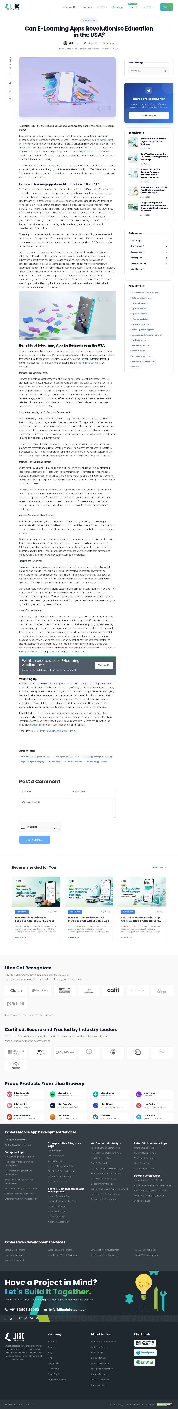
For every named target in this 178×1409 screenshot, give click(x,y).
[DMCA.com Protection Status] (164, 1404)
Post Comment (34, 839)
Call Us (166, 7)
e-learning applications (87, 362)
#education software (73, 762)
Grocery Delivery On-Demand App (107, 1168)
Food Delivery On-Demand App (105, 1148)
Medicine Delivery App (144, 1158)
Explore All (158, 867)
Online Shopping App (144, 1148)
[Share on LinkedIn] (10, 75)
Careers (133, 7)
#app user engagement (139, 324)
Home (61, 49)
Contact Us (149, 7)
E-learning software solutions (88, 151)
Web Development (100, 1347)
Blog (69, 49)
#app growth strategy (138, 303)
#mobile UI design (137, 351)
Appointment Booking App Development (153, 1185)
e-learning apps (58, 165)
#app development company (32, 762)
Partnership (53, 1368)
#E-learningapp (55, 762)
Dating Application (56, 1216)
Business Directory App (145, 1168)
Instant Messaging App (59, 1196)
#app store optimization (139, 314)
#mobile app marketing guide (142, 330)
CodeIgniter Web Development (62, 1255)
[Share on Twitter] (10, 83)
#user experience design (140, 356)
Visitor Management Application (20, 1156)
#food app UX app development (143, 361)
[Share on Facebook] (10, 91)
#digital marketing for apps (141, 298)
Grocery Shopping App (145, 1153)
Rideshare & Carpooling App (61, 1171)
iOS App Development (15, 1140)
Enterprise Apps (14, 1152)
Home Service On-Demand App (106, 1153)
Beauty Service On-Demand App (106, 1173)
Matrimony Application (58, 1222)
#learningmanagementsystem (67, 757)
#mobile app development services (35, 757)
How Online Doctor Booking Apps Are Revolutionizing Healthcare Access (141, 919)
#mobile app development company (97, 757)
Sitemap (150, 1404)
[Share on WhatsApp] (10, 99)
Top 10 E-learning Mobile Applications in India (53, 731)
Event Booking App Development (149, 1195)
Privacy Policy (116, 1404)
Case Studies (54, 1374)
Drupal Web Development (146, 1255)
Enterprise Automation (102, 1368)
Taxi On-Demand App (101, 1158)
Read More (19, 937)
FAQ (50, 1358)
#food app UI (135, 367)
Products (87, 7)
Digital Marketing (99, 1358)
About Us (52, 1341)
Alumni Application (56, 1206)
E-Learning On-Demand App (104, 1199)
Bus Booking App (56, 1156)
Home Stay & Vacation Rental (148, 1180)
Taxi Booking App (56, 1150)
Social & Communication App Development (66, 1190)
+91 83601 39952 (24, 1310)
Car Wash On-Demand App (103, 1178)
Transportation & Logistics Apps (64, 1145)
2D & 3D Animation (100, 1379)
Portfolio (102, 7)
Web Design (97, 1352)
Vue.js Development (14, 1260)
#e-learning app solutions (97, 762)
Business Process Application (19, 1194)
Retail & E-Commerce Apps (150, 1143)
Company (117, 7)
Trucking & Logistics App (59, 1176)
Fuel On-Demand (99, 1163)
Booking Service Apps (147, 1175)
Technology (89, 20)
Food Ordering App (143, 1163)
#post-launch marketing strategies (144, 293)
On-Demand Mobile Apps (106, 1143)
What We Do (69, 7)
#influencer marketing (139, 319)
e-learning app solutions (59, 683)
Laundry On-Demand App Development (109, 1189)
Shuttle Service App (57, 1181)
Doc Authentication (134, 1404)
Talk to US (103, 665)
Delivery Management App (60, 1166)
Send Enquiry (147, 115)
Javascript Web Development (105, 1250)
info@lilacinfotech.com (68, 1310)
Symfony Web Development (104, 1255)
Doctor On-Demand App (102, 1184)
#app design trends (138, 340)
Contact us (35, 724)
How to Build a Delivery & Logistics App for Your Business (34, 919)
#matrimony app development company (146, 335)
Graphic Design (98, 1374)
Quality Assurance (100, 1363)
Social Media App (56, 1211)
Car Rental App (55, 1161)
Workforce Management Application (22, 1188)
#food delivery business (140, 346)
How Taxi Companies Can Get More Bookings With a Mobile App (88, 919)
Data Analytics (98, 1385)
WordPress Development (60, 1250)
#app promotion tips (138, 309)
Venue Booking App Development (150, 1190)
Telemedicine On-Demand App (105, 1194)
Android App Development (18, 1145)
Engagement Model (57, 1379)
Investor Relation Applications (62, 1201)
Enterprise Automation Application (21, 1199)
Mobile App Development (103, 1341)
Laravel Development (15, 1250)
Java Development (13, 1255)
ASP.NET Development (144, 1250)
